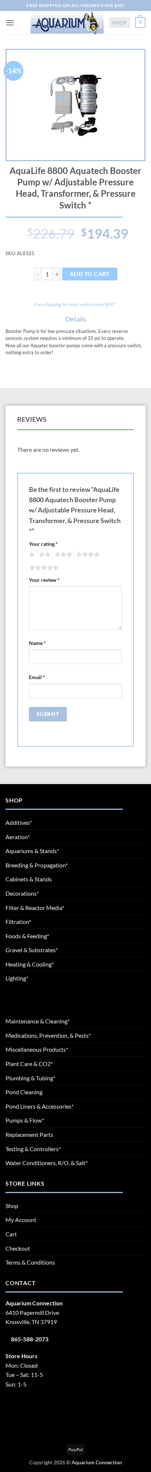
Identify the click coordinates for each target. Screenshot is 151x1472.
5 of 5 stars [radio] (43, 568)
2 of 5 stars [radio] (44, 554)
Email (37, 677)
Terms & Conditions (30, 1262)
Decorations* (22, 893)
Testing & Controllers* (33, 1148)
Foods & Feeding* (27, 935)
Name (37, 643)
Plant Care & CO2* (29, 1063)
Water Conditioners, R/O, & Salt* (46, 1162)
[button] (9, 23)
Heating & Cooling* (29, 964)
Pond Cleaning (24, 1091)
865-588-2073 (29, 1338)
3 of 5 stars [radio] (62, 554)
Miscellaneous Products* (36, 1049)
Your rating (43, 544)
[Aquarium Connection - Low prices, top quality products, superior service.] (67, 22)
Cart (11, 1233)
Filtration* (18, 921)
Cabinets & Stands (28, 878)
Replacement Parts (29, 1134)
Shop (119, 22)
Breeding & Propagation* (36, 865)
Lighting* (16, 978)
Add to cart (90, 274)
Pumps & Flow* (24, 1120)
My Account (20, 1219)
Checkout (17, 1248)
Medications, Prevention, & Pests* (48, 1035)
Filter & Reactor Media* (34, 907)
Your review (44, 580)
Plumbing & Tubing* (30, 1077)
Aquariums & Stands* (32, 850)
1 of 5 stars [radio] (31, 554)
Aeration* (17, 836)
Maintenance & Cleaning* (37, 1021)
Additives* (18, 822)
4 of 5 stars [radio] (87, 554)
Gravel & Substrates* (31, 949)
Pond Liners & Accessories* (39, 1106)
